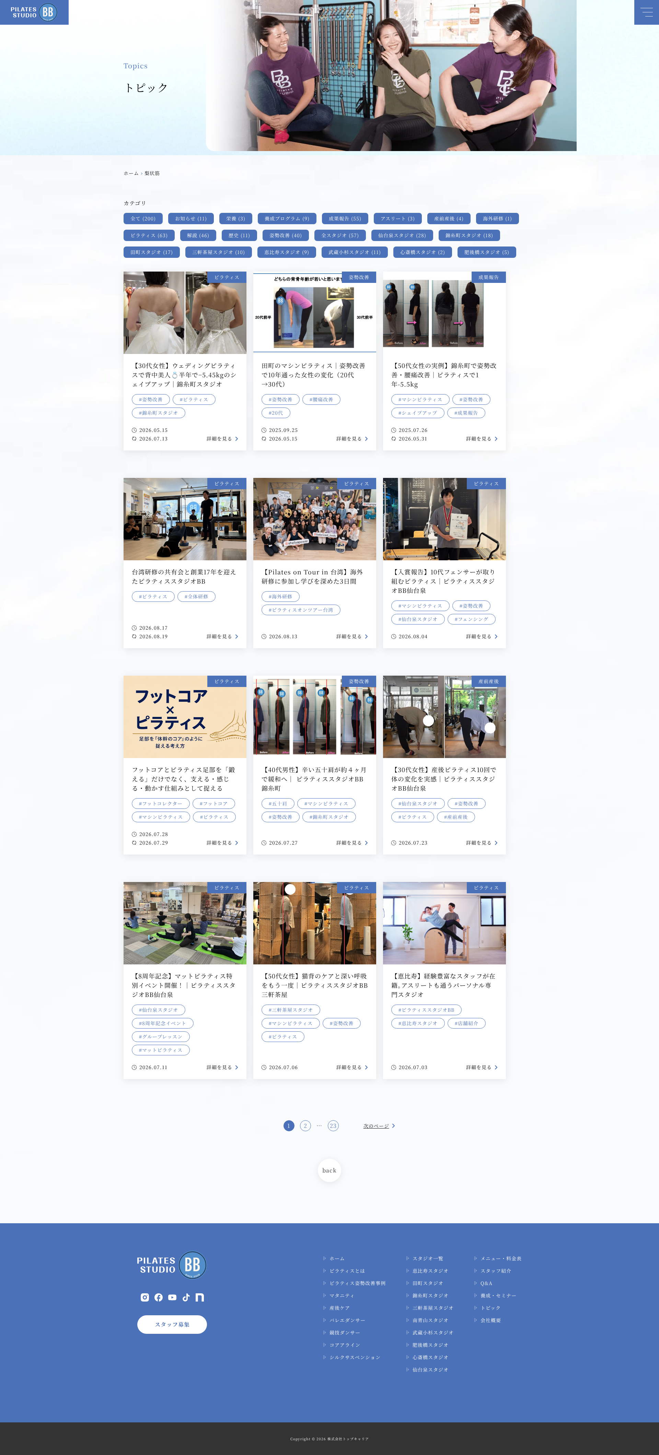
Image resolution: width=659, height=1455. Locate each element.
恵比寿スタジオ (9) (286, 252)
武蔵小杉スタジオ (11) (354, 252)
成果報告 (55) (345, 218)
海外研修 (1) (497, 218)
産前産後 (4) (449, 218)
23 (333, 1126)
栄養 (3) (235, 218)
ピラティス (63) (149, 235)
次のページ (376, 1125)
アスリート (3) (398, 218)
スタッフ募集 (172, 1324)
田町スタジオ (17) (151, 252)
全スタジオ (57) (340, 235)
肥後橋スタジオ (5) (486, 252)
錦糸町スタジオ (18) (469, 235)
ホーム (131, 173)
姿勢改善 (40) (285, 235)
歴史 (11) (239, 235)
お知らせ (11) (191, 218)
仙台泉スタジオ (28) (402, 235)
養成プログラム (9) (287, 218)
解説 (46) (198, 235)
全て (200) (143, 218)
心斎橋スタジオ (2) (422, 252)
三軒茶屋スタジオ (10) (218, 252)
